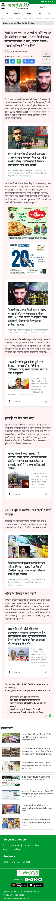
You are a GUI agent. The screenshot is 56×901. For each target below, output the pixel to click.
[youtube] (40, 879)
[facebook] (27, 879)
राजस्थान (27, 845)
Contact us (7, 892)
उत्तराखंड (18, 19)
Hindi (5, 862)
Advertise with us (31, 892)
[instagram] (36, 879)
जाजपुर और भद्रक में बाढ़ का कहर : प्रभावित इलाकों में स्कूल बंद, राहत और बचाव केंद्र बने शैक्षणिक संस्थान (36, 765)
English (15, 862)
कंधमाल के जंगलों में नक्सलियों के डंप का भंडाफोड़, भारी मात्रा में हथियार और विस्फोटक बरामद (37, 808)
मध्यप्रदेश (39, 19)
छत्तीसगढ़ (46, 19)
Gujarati (26, 862)
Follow (30, 61)
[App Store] (36, 885)
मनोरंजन (29, 13)
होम (7, 13)
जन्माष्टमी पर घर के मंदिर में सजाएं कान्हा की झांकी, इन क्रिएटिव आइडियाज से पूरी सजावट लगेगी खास (37, 822)
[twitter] (31, 879)
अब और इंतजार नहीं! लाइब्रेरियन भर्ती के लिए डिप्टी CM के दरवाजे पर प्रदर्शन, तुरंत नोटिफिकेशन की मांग (36, 737)
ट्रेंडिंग (39, 13)
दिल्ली (3, 19)
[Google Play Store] (19, 885)
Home (5, 23)
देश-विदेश (17, 13)
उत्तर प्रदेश (10, 19)
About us (18, 892)
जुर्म (12, 23)
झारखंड (31, 19)
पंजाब (53, 19)
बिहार (25, 19)
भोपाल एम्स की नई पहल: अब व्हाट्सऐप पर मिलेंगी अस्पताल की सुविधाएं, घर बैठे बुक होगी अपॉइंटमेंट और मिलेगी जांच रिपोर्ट (37, 794)
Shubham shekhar (18, 51)
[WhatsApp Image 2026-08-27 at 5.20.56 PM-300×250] (28, 274)
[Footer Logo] (28, 873)
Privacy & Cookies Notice (13, 895)
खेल (49, 13)
